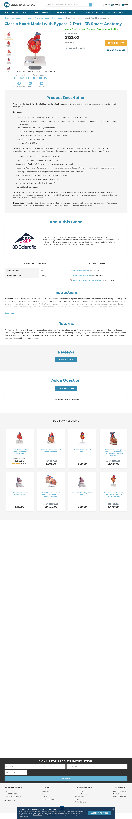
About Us (45, 791)
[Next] (8, 71)
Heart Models (57, 18)
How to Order (117, 794)
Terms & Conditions (119, 797)
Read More (9, 313)
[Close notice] (112, 809)
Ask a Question (66, 388)
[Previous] (8, 29)
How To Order (92, 12)
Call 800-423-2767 (119, 12)
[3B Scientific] (26, 241)
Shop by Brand (41, 12)
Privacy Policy (37, 815)
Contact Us (105, 12)
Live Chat (45, 797)
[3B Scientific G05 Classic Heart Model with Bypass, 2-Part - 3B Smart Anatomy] (9, 35)
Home (7, 18)
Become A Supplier (49, 799)
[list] (66, 12)
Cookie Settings (80, 802)
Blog (43, 794)
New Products (66, 12)
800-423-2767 (15, 791)
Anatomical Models (42, 18)
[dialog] (66, 813)
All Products (17, 18)
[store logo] (19, 5)
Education (28, 18)
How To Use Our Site (120, 791)
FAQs (76, 799)
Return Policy (79, 797)
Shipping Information (82, 794)
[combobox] (68, 4)
